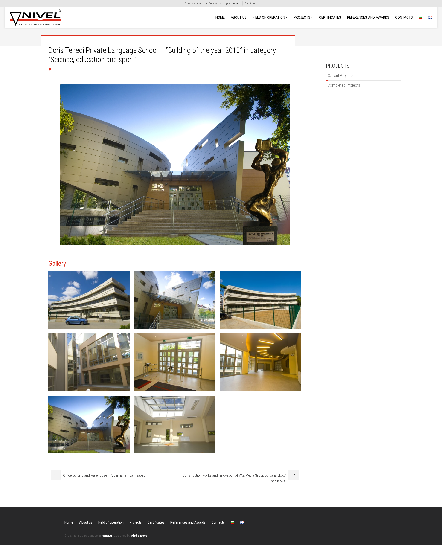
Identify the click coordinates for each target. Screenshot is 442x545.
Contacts (404, 18)
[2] (89, 329)
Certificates (330, 18)
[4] (260, 329)
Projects (302, 18)
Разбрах (250, 3)
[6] (174, 391)
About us (239, 18)
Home (220, 18)
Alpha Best (139, 535)
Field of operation (269, 18)
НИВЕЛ (107, 535)
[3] (174, 329)
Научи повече (231, 3)
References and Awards (368, 18)
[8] (174, 453)
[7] (260, 391)
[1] (89, 453)
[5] (89, 391)
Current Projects (341, 75)
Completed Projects (344, 85)
